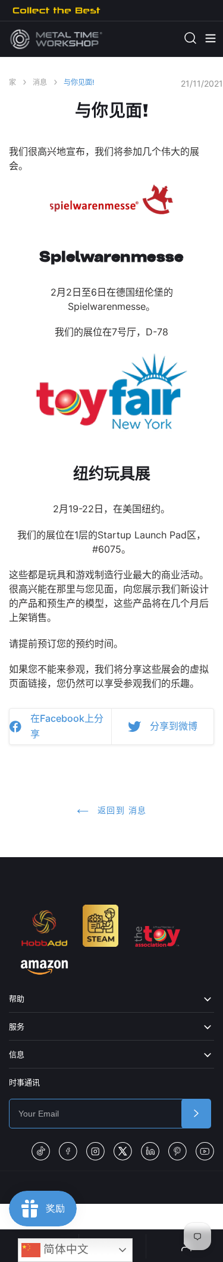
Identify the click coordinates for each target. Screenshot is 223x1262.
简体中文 (64, 1249)
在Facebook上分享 (66, 726)
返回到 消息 (121, 810)
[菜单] (204, 38)
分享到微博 (173, 726)
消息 (40, 82)
